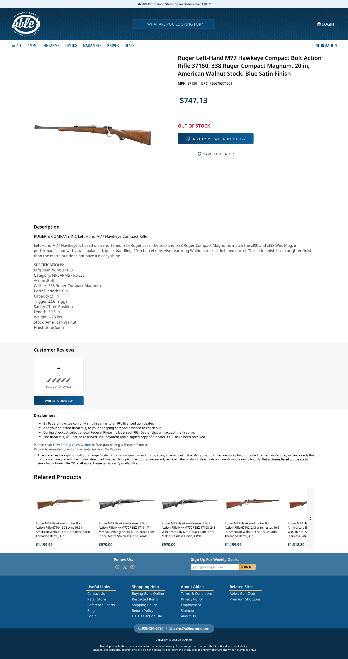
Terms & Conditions (197, 593)
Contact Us (96, 593)
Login (92, 616)
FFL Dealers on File (147, 616)
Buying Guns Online (148, 593)
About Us (188, 616)
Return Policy (142, 610)
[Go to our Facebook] (117, 567)
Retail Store (96, 599)
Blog (91, 610)
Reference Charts (101, 605)
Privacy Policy (192, 599)
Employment (191, 605)
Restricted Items (145, 599)
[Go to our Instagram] (132, 567)
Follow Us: (123, 559)
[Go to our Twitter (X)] (124, 567)
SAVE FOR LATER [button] (218, 154)
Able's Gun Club (242, 593)
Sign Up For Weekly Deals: (215, 559)
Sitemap (187, 610)
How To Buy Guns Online (72, 444)
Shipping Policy (144, 605)
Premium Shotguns (245, 599)
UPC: (205, 83)
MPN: (182, 83)
